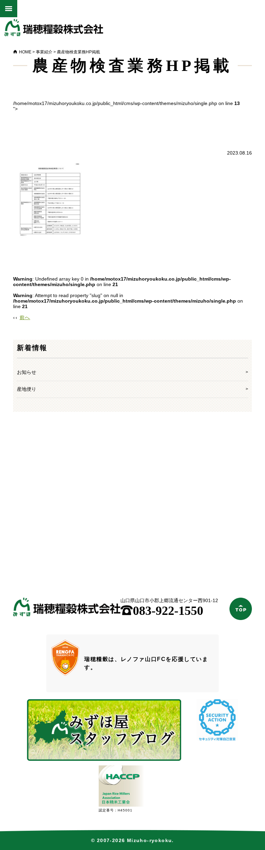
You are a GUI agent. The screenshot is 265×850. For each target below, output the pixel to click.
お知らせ (26, 372)
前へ (25, 317)
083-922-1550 (161, 611)
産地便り (26, 389)
